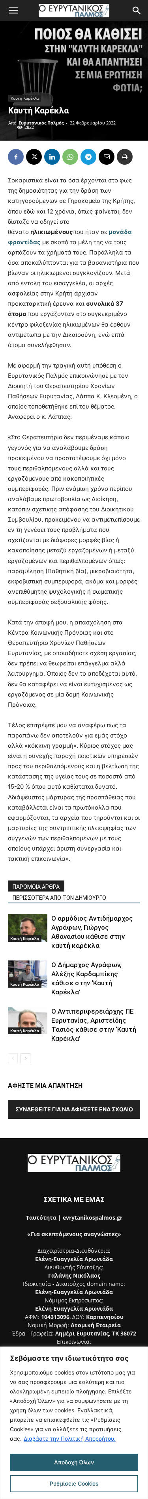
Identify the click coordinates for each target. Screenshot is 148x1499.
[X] (34, 157)
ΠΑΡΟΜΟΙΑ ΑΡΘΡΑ (36, 887)
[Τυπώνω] (125, 157)
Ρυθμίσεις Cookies (74, 1483)
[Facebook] (16, 157)
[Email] (106, 157)
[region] (74, 1423)
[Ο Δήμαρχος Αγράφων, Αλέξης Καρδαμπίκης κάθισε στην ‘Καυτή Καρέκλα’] (27, 974)
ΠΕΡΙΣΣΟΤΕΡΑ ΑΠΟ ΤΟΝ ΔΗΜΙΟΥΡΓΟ (59, 898)
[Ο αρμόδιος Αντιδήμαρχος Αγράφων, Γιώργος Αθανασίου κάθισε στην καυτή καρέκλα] (27, 928)
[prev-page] (13, 1058)
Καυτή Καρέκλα (25, 98)
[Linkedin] (52, 157)
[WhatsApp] (70, 157)
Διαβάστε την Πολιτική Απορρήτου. (70, 1438)
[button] (13, 10)
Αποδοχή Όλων (74, 1462)
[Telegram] (88, 157)
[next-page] (25, 1058)
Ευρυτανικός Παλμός (41, 123)
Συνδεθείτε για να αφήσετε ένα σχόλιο (74, 1109)
